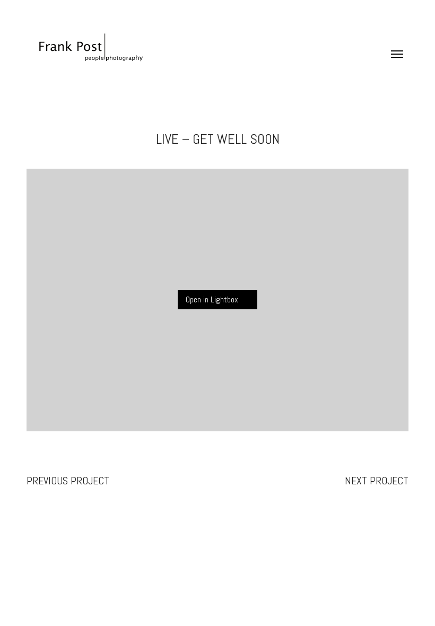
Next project (376, 481)
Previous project (68, 481)
